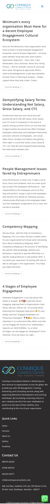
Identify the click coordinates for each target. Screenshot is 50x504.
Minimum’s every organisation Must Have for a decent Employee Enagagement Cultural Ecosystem (25, 31)
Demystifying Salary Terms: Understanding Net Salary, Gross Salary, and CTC (25, 104)
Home (4, 426)
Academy (6, 446)
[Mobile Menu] (42, 6)
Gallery (5, 441)
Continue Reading (14, 87)
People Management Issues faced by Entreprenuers (25, 171)
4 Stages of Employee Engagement (20, 288)
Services (5, 431)
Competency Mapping (20, 226)
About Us (6, 436)
